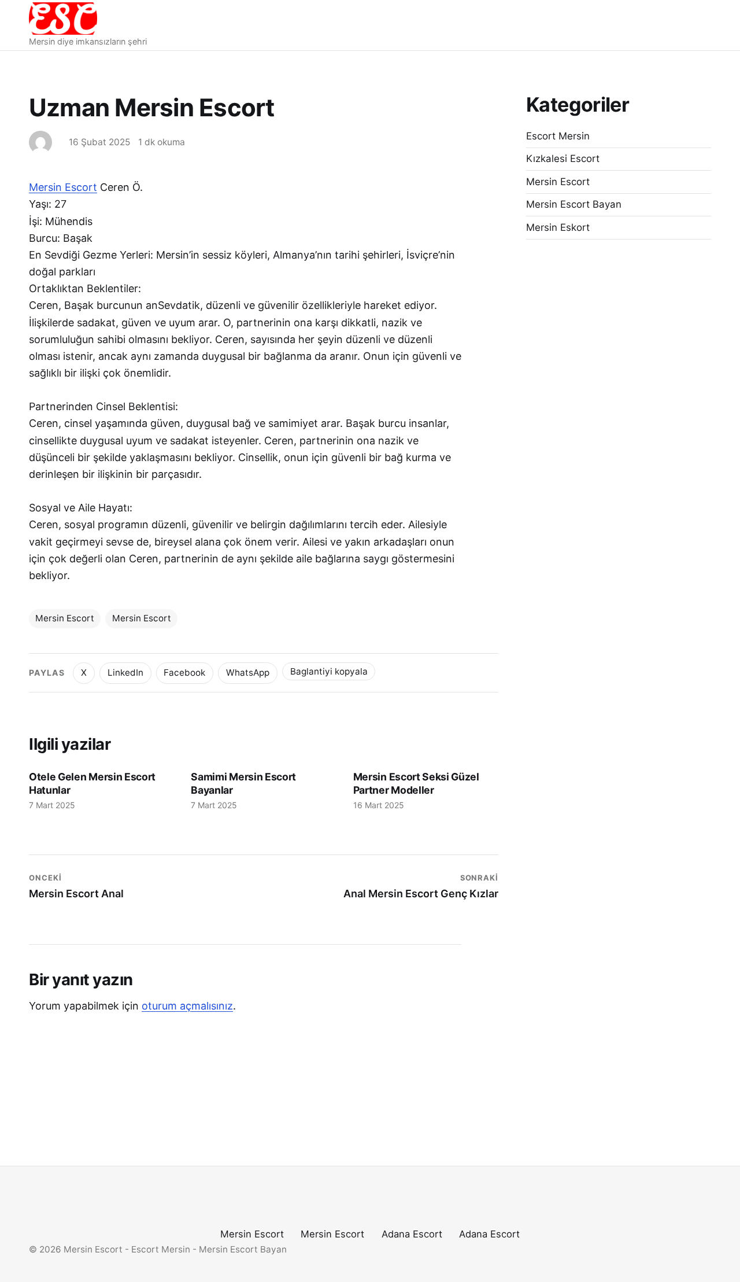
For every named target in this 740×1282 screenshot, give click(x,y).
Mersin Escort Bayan (573, 204)
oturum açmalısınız (187, 1006)
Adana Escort (412, 1234)
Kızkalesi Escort (563, 158)
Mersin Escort (63, 187)
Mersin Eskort (558, 227)
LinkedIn (125, 672)
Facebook (184, 672)
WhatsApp (247, 672)
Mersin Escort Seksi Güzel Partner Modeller (416, 783)
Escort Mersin (558, 136)
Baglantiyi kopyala (329, 671)
